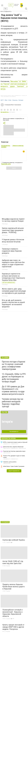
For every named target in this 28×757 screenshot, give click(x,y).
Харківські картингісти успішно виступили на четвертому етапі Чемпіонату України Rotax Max (13, 277)
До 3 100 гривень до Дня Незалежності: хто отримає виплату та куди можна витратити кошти (13, 390)
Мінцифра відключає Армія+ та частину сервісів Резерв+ (13, 220)
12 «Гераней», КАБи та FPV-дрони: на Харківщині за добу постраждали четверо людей (14, 378)
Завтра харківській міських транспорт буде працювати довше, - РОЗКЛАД (13, 230)
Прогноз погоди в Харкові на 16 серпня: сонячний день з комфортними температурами (13, 365)
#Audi (6, 100)
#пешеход (15, 100)
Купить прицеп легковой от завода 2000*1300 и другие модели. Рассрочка (13, 627)
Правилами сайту (6, 164)
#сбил (9, 100)
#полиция (20, 100)
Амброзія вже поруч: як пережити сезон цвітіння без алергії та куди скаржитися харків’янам (13, 263)
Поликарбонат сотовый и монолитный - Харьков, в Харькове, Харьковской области (12, 613)
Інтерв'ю (7, 421)
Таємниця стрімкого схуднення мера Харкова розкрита (12, 251)
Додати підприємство (14, 470)
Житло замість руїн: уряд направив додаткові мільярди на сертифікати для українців (14, 291)
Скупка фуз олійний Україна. (13, 540)
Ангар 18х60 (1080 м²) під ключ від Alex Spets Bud (12, 562)
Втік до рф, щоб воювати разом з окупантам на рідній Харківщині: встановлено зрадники (13, 303)
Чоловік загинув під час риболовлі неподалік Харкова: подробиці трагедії (12, 403)
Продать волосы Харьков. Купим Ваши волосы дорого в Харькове (13, 586)
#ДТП (2, 100)
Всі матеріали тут (14, 431)
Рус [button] (6, 8)
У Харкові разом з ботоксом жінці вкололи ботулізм (13, 240)
